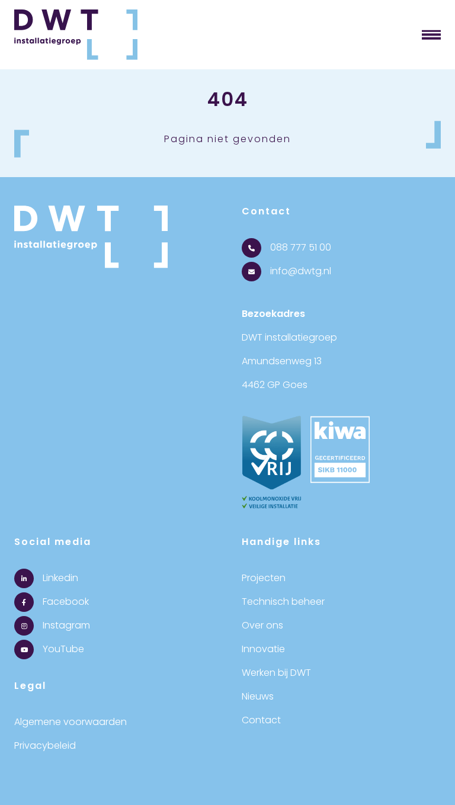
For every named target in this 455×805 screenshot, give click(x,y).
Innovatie (263, 649)
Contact (261, 720)
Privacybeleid (45, 745)
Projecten (264, 578)
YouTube (62, 649)
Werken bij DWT (276, 672)
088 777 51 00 (299, 247)
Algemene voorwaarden (70, 722)
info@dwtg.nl (299, 271)
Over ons (262, 625)
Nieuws (258, 696)
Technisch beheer (283, 601)
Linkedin (59, 578)
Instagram (65, 625)
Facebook (64, 601)
